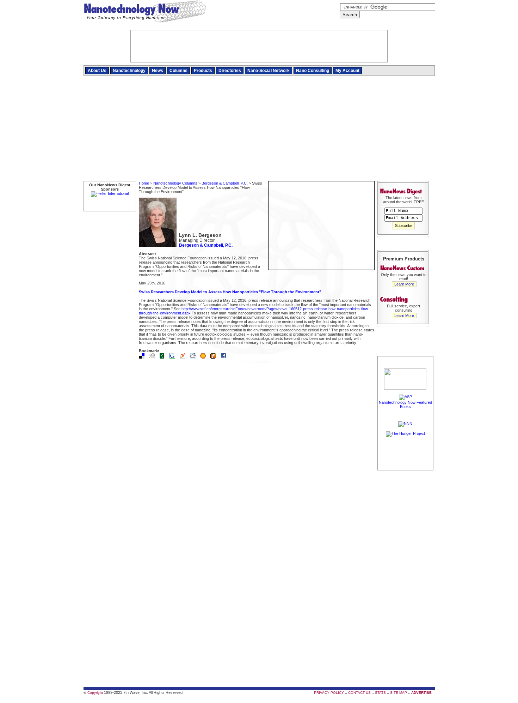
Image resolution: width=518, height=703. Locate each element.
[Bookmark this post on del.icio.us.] (143, 357)
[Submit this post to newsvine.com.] (163, 357)
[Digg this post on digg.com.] (153, 357)
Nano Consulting (312, 70)
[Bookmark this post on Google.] (174, 357)
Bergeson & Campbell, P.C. (225, 183)
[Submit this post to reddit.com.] (194, 357)
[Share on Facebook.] (225, 357)
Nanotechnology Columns (175, 183)
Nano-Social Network (268, 70)
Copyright (95, 693)
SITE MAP (398, 693)
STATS (380, 693)
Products (203, 70)
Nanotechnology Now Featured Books (405, 404)
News (157, 70)
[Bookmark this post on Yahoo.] (184, 357)
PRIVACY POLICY (329, 693)
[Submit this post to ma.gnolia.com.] (204, 357)
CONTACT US (359, 693)
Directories (229, 70)
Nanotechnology (129, 70)
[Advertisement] (259, 128)
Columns (178, 70)
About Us (97, 70)
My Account (347, 70)
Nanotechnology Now (145, 12)
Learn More (404, 284)
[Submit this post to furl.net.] (215, 357)
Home (144, 183)
